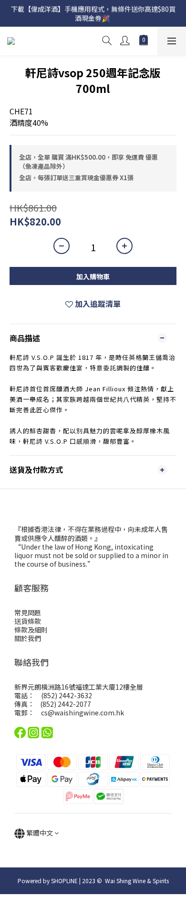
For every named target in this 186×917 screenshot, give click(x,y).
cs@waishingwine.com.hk (82, 712)
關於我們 (27, 638)
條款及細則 (31, 629)
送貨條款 (27, 621)
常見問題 (27, 612)
